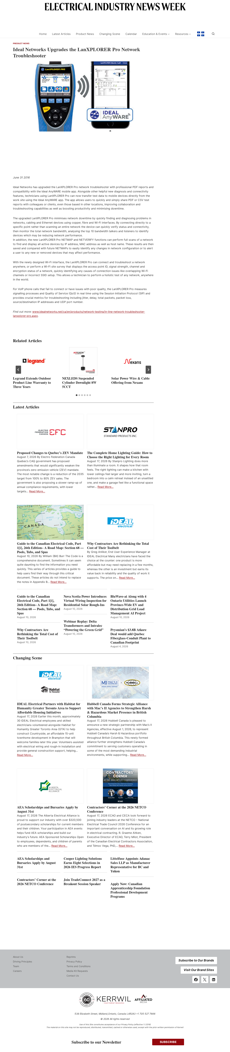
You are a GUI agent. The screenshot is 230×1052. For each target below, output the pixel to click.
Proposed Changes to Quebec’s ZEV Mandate (50, 453)
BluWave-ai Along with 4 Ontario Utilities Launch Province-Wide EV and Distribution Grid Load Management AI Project (128, 604)
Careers (17, 970)
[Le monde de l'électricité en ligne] (200, 34)
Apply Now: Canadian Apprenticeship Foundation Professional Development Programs (130, 890)
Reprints (71, 956)
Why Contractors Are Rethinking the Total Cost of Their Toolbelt (118, 545)
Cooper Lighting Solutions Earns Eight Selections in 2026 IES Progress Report (83, 862)
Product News (85, 34)
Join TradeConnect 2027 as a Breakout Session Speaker (84, 882)
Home (43, 34)
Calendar (131, 34)
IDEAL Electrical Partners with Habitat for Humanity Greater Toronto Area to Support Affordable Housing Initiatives (49, 708)
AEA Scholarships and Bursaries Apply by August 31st (47, 809)
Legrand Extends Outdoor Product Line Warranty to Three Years (32, 382)
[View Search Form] (213, 34)
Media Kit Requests (77, 970)
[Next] (148, 370)
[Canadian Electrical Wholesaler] (24, 34)
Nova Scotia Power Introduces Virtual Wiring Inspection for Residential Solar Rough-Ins (85, 600)
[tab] (76, 395)
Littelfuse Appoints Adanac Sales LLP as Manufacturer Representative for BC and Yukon (130, 864)
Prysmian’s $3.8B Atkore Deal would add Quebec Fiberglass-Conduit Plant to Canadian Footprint (130, 636)
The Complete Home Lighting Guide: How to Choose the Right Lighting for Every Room (119, 455)
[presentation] (34, 361)
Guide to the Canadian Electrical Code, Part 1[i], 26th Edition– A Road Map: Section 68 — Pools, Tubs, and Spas (50, 547)
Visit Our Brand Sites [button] (199, 970)
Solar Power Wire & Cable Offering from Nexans (130, 380)
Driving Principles (22, 961)
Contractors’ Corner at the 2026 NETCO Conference (116, 809)
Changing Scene (109, 34)
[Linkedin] (213, 979)
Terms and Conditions (78, 966)
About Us (18, 956)
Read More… (37, 491)
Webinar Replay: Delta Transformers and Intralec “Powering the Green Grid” (83, 625)
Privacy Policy (74, 961)
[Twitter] (204, 979)
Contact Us (73, 975)
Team (16, 966)
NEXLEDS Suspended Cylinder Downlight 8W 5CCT (79, 382)
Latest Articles (61, 34)
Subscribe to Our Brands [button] (196, 960)
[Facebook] (195, 979)
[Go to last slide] (18, 370)
